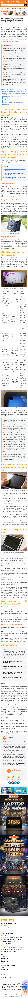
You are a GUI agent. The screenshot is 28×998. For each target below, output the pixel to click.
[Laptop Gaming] (14, 855)
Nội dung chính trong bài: (7, 89)
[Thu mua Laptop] (7, 790)
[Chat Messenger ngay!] (26, 983)
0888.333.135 (4, 969)
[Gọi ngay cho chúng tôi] (26, 992)
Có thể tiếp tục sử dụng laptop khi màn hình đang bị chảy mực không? (13, 673)
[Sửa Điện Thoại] (20, 13)
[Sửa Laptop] (7, 13)
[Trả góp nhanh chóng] (20, 790)
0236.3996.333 (12, 931)
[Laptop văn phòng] (14, 815)
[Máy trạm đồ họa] (14, 896)
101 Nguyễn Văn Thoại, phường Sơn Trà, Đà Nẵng (11, 947)
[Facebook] (24, 742)
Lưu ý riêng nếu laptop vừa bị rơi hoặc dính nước (13, 102)
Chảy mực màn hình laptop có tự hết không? (13, 649)
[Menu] (2, 2)
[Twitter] (15, 782)
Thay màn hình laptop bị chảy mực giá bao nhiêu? (12, 667)
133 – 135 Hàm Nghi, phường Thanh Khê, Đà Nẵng (11, 927)
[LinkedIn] (18, 782)
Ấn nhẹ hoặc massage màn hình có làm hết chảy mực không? (13, 662)
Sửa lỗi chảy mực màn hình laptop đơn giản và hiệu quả (14, 169)
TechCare (4, 23)
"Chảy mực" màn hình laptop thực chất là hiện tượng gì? (15, 91)
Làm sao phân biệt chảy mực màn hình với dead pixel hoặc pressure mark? (12, 678)
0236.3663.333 (12, 941)
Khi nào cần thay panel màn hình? (11, 101)
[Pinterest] (12, 782)
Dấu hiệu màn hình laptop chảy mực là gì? (12, 96)
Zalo (26, 988)
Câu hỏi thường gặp (8, 104)
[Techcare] (13, 2)
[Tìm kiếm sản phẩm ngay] (25, 5)
